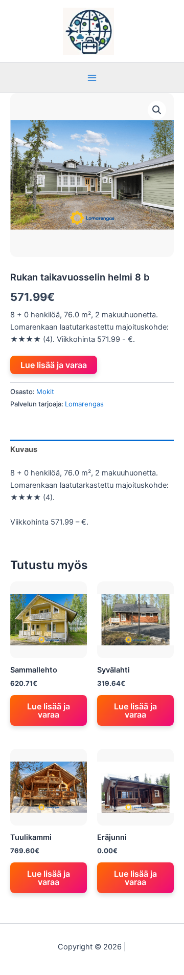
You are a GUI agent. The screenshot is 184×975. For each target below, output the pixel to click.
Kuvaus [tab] (23, 449)
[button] (157, 110)
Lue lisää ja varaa (53, 365)
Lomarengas (84, 404)
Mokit (45, 391)
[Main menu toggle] (92, 77)
